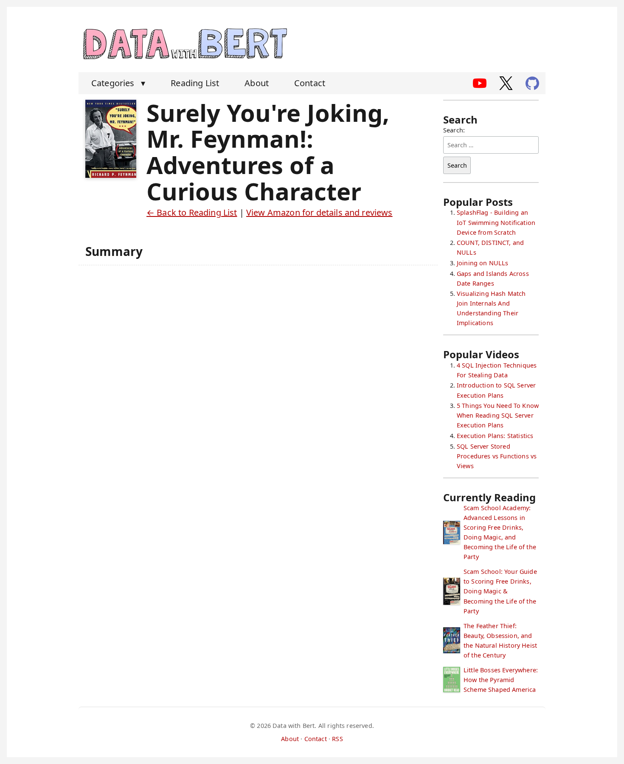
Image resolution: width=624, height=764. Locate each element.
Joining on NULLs (483, 263)
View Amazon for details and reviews (319, 212)
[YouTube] (480, 83)
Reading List (195, 83)
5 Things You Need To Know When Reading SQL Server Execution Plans (498, 415)
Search (457, 165)
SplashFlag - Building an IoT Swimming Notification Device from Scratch (496, 222)
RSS (337, 739)
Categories (118, 83)
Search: (454, 130)
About (257, 83)
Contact (309, 83)
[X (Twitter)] (506, 83)
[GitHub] (532, 83)
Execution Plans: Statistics (495, 436)
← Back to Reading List (191, 212)
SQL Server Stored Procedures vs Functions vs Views (497, 456)
